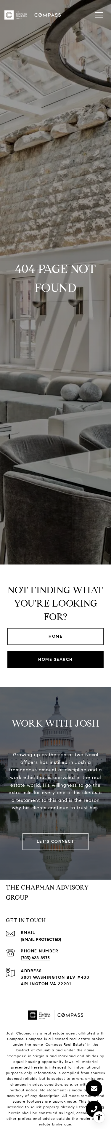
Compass (34, 1039)
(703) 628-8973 (35, 957)
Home (55, 636)
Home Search (55, 659)
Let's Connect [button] (56, 841)
